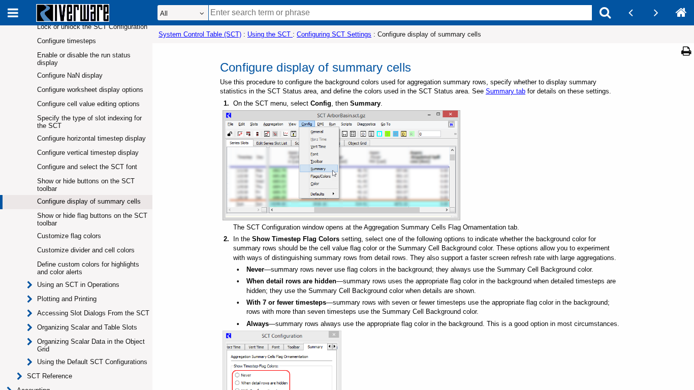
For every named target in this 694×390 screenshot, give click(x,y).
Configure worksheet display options (90, 89)
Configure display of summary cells (89, 201)
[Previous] (630, 12)
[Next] (656, 12)
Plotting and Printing (67, 299)
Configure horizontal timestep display (91, 138)
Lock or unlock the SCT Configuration (92, 26)
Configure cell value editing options (88, 104)
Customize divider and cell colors (86, 250)
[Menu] (12, 12)
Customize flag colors (69, 236)
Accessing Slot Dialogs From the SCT (93, 313)
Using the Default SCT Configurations (92, 362)
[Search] (605, 12)
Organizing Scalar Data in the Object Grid (91, 345)
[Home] (681, 12)
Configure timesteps (66, 41)
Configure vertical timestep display (88, 152)
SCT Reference (49, 376)
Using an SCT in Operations (78, 284)
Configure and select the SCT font (87, 167)
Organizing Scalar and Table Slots (87, 327)
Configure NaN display (70, 75)
